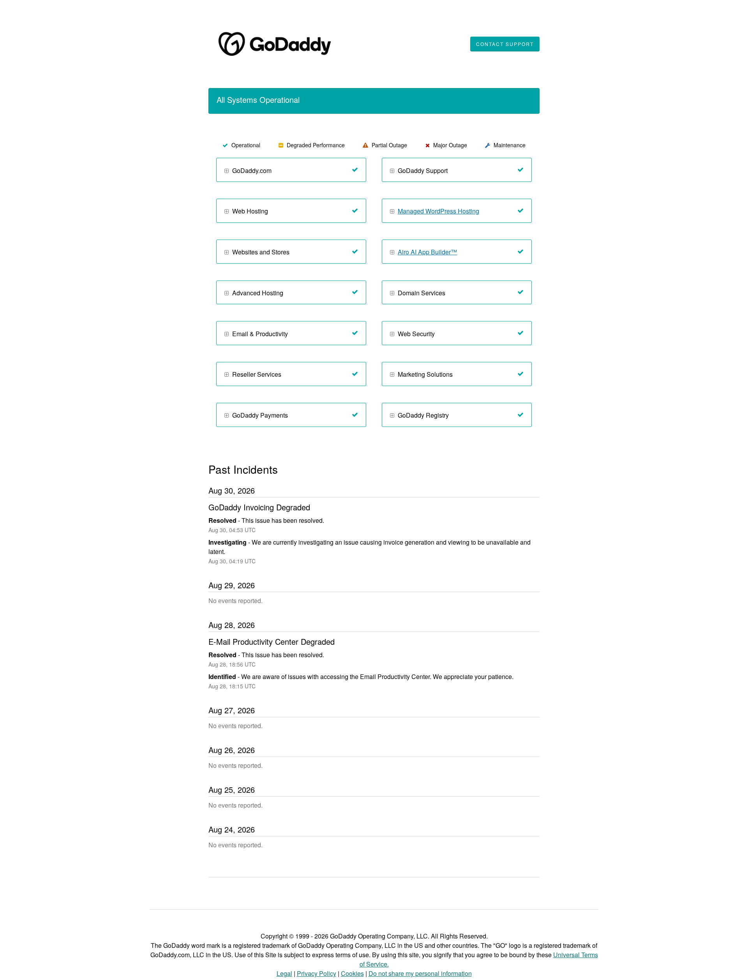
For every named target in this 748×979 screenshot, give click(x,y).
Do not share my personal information (420, 973)
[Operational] (355, 170)
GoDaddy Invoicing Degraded (259, 507)
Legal (284, 973)
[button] (226, 171)
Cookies (352, 973)
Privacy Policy (316, 973)
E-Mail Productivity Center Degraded (271, 641)
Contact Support (505, 44)
